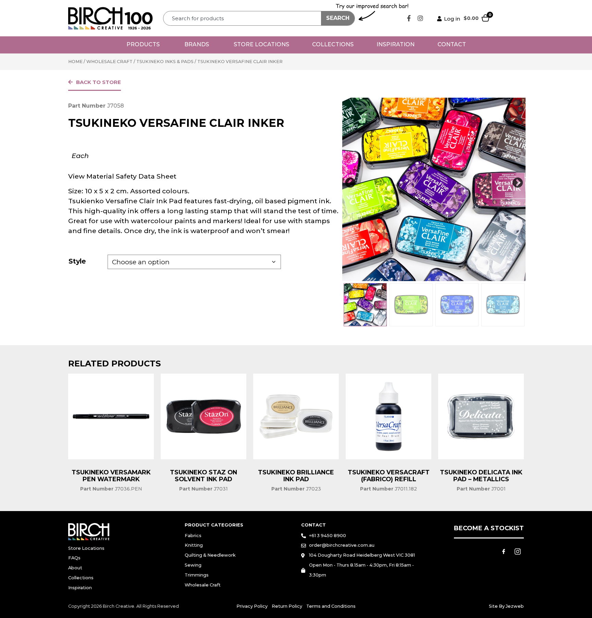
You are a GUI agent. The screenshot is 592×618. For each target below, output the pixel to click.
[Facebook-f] (409, 18)
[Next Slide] (517, 183)
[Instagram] (420, 18)
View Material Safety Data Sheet (122, 176)
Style (77, 261)
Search (337, 18)
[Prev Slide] (350, 183)
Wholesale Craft (109, 61)
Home (75, 61)
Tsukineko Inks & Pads (165, 61)
